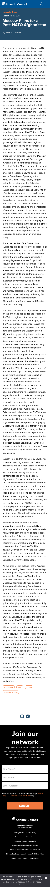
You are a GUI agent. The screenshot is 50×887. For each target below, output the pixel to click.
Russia (29, 687)
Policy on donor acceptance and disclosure (25, 850)
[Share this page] (28, 716)
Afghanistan (8, 687)
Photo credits (34, 858)
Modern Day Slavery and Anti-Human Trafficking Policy (25, 854)
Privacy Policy (18, 832)
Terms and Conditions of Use (20, 796)
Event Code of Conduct (19, 858)
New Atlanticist (10, 11)
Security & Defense (11, 692)
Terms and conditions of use (25, 837)
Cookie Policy (31, 832)
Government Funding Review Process (25, 845)
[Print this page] (22, 716)
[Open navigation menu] (46, 4)
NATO (20, 687)
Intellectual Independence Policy (25, 841)
